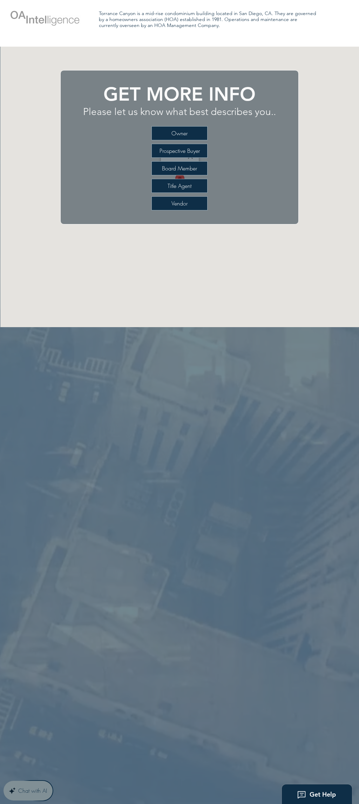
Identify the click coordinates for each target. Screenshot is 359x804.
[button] (179, 151)
